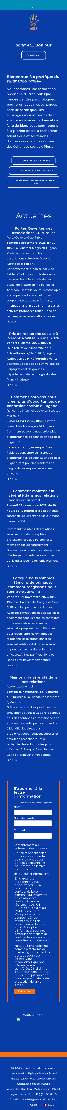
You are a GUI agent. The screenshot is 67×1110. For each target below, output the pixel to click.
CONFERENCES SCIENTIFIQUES (35, 160)
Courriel (20, 830)
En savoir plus (33, 55)
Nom (18, 807)
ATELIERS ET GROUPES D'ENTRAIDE (35, 170)
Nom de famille (24, 818)
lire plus (11, 321)
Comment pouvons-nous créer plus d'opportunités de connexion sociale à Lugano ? (33, 401)
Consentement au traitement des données (30, 846)
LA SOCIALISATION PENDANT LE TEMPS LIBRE (35, 182)
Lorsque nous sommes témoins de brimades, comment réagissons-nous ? (33, 582)
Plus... (48, 147)
